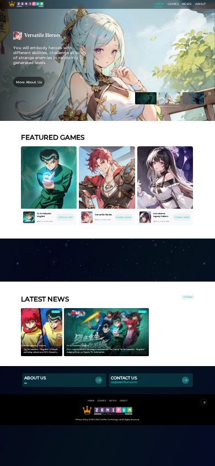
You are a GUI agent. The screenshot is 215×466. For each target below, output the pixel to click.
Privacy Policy (82, 420)
